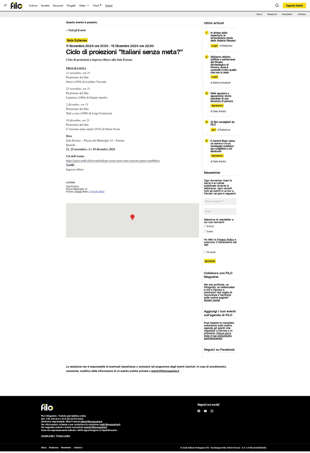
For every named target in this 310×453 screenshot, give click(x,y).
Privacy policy (63, 435)
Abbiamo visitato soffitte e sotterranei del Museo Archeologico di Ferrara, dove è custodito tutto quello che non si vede (223, 65)
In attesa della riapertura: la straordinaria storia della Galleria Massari (223, 36)
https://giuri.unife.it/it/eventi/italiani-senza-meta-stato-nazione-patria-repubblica (113, 160)
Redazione (272, 14)
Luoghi (215, 46)
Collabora (301, 14)
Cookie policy (48, 435)
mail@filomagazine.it (110, 424)
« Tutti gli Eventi (76, 30)
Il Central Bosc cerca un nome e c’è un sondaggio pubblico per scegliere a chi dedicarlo (223, 146)
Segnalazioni (217, 105)
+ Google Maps (96, 191)
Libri (213, 130)
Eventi (209, 231)
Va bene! (211, 252)
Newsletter (287, 14)
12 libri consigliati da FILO (223, 123)
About (259, 14)
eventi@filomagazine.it (165, 370)
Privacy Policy (225, 239)
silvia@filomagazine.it (91, 421)
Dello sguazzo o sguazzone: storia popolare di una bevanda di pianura (222, 97)
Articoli (210, 226)
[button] (5, 5)
